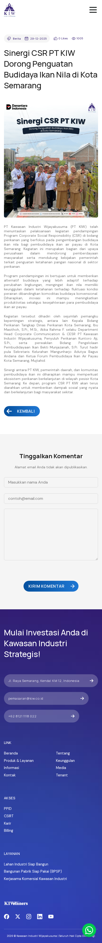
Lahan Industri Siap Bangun (26, 864)
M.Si (33, 329)
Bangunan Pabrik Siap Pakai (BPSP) (33, 871)
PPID (8, 808)
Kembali (26, 411)
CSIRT (9, 816)
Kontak (10, 775)
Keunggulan (65, 760)
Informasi (11, 768)
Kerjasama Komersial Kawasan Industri (35, 879)
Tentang (63, 753)
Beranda (11, 753)
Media (61, 768)
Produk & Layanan (19, 760)
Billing (8, 830)
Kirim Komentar (46, 586)
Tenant (62, 775)
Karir (7, 823)
